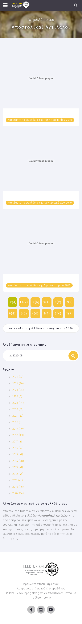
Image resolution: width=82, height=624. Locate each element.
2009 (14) (18, 493)
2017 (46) (17, 441)
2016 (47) (17, 448)
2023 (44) (18, 390)
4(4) (35, 313)
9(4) (46, 302)
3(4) (46, 313)
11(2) (24, 302)
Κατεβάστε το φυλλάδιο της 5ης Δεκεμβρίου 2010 (39, 285)
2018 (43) (18, 435)
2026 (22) (17, 377)
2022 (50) (17, 409)
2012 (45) (17, 474)
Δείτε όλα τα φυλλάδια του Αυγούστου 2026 (41, 328)
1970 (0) (17, 396)
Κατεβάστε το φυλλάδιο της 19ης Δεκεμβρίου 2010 (40, 120)
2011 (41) (17, 480)
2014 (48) (18, 461)
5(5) (24, 313)
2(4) (58, 313)
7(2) (69, 302)
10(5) (35, 302)
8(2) (58, 302)
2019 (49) (18, 428)
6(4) (12, 313)
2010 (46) (18, 486)
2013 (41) (17, 467)
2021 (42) (17, 415)
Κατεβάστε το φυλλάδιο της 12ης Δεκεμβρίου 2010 (40, 202)
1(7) (69, 313)
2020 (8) (17, 422)
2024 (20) (18, 383)
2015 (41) (17, 454)
